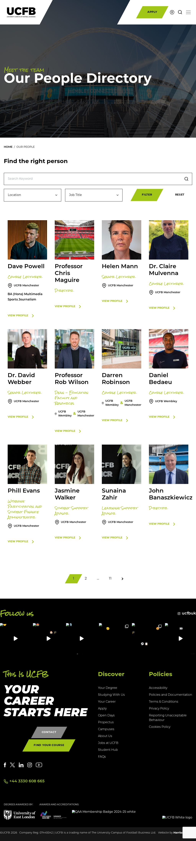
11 (110, 578)
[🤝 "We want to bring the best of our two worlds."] (15, 638)
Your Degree (107, 688)
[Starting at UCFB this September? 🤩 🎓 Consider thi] (147, 638)
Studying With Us (111, 695)
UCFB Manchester (26, 285)
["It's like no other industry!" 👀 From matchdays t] (180, 638)
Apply (102, 708)
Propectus (106, 722)
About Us (105, 736)
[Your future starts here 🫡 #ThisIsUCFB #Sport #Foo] (114, 638)
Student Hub (108, 750)
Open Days (106, 715)
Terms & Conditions (163, 701)
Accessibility (158, 688)
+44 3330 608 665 (27, 781)
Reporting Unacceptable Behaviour (168, 718)
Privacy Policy (159, 708)
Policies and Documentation (170, 695)
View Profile (18, 315)
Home (8, 147)
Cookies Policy (159, 727)
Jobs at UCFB (108, 743)
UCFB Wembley (166, 401)
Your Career (107, 701)
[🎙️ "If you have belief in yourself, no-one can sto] (81, 638)
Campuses (106, 729)
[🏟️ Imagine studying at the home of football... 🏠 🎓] (48, 638)
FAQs (102, 756)
